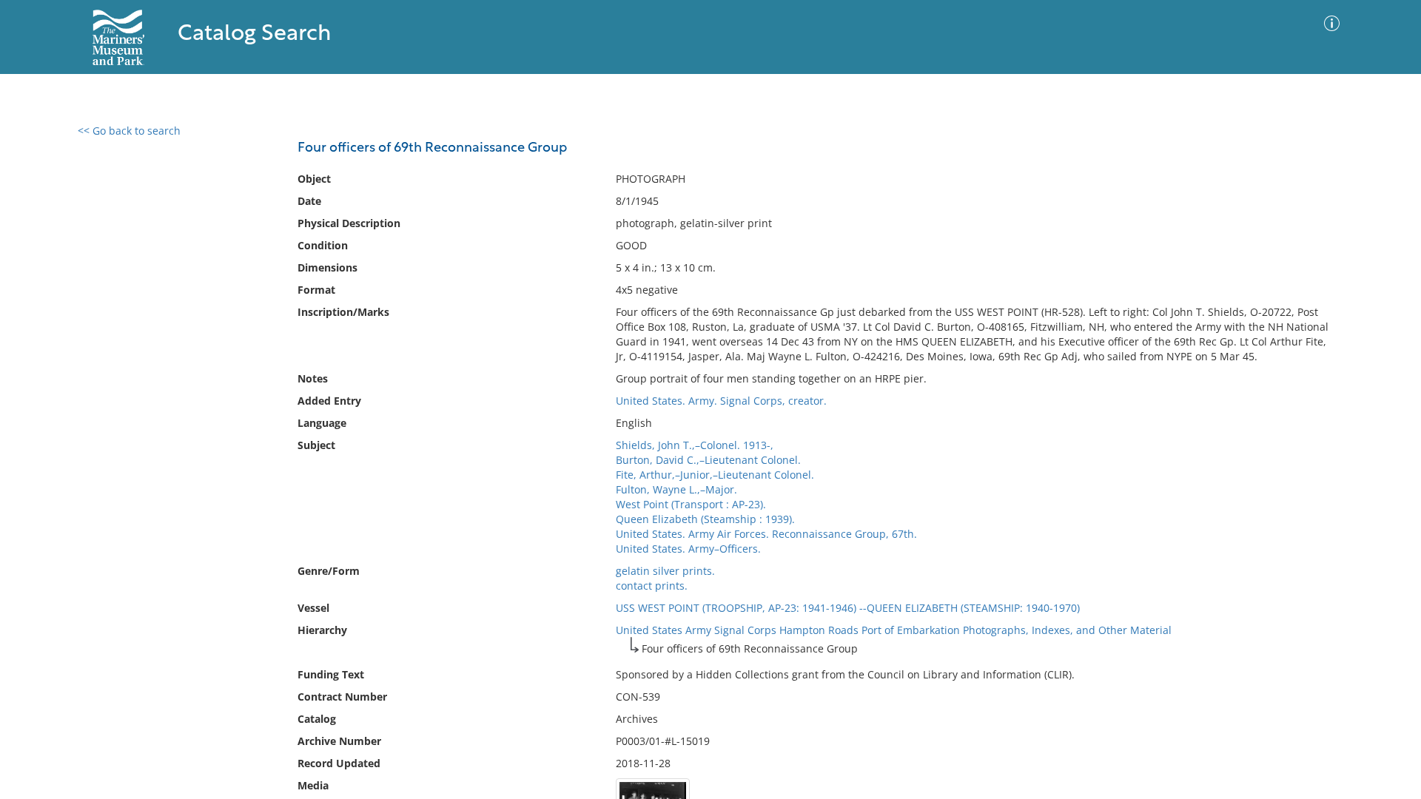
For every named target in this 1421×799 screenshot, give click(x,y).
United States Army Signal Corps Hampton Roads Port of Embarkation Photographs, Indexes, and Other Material (894, 630)
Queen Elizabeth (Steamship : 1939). (705, 519)
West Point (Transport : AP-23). (691, 504)
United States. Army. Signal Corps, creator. (721, 401)
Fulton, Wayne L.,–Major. (676, 489)
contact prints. (652, 586)
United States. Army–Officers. (688, 549)
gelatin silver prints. (665, 571)
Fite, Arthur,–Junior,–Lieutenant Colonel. (715, 475)
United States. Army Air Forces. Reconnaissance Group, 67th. (766, 534)
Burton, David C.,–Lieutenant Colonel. (708, 460)
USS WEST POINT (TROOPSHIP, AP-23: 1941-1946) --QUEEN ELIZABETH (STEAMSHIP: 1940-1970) (848, 608)
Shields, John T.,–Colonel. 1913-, (694, 445)
